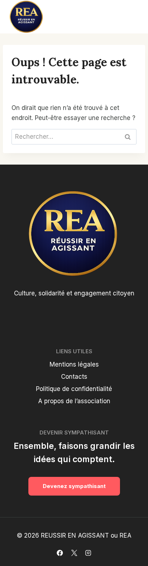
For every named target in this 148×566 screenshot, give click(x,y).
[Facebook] (60, 553)
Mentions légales (74, 364)
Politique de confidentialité (74, 388)
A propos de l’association (74, 401)
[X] (74, 553)
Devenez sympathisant (74, 486)
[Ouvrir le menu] (130, 16)
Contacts (74, 376)
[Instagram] (88, 553)
